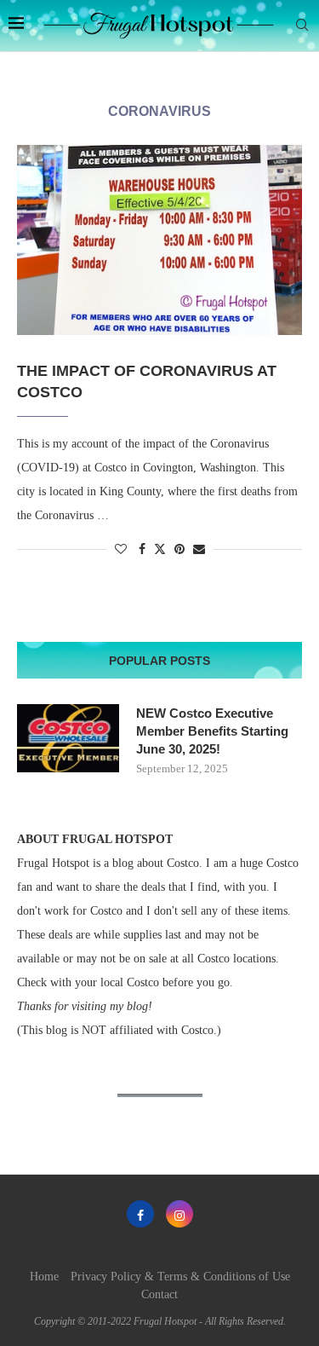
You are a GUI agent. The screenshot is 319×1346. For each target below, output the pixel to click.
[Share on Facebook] (142, 550)
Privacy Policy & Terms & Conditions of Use (180, 1276)
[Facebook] (140, 1214)
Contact (159, 1294)
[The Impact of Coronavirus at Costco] (159, 240)
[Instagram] (179, 1214)
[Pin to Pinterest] (179, 550)
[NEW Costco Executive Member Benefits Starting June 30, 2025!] (68, 738)
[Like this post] (121, 550)
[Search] (301, 25)
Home (44, 1276)
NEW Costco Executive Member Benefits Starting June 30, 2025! (212, 731)
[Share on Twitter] (160, 549)
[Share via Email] (199, 550)
